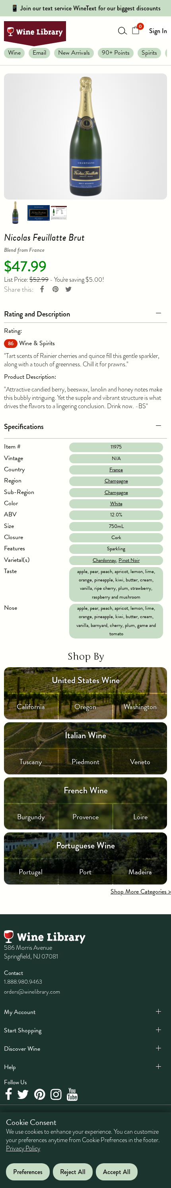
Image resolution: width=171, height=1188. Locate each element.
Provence (85, 816)
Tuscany (30, 761)
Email (39, 52)
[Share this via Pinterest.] (55, 290)
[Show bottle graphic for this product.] (15, 212)
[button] (85, 312)
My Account (19, 1012)
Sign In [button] (158, 31)
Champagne (116, 481)
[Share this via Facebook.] (42, 290)
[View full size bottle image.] (85, 136)
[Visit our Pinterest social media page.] (40, 1095)
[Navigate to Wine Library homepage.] (35, 33)
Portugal (31, 871)
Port (85, 871)
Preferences (28, 1171)
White (116, 504)
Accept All (116, 1171)
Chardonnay (104, 560)
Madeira (140, 871)
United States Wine (86, 680)
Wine (14, 52)
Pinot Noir (129, 560)
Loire (140, 816)
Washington (140, 706)
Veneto (140, 761)
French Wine (86, 790)
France (116, 470)
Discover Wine (22, 1049)
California (31, 706)
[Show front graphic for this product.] (38, 212)
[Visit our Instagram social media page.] (57, 1095)
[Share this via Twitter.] (68, 290)
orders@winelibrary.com (32, 992)
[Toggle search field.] (123, 30)
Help (10, 1067)
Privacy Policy (23, 1148)
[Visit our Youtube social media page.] (73, 1095)
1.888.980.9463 (23, 982)
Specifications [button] (24, 426)
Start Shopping (22, 1030)
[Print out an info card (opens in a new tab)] (59, 212)
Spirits (149, 52)
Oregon (85, 706)
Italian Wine (85, 735)
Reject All (73, 1171)
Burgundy (31, 816)
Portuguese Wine (85, 845)
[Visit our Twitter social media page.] (24, 1095)
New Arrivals (74, 52)
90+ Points (116, 52)
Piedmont (85, 761)
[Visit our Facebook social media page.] (9, 1095)
